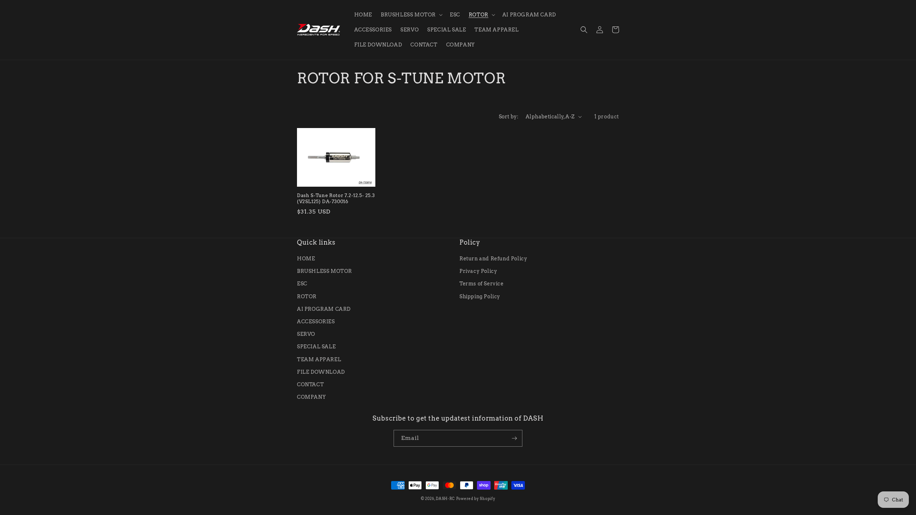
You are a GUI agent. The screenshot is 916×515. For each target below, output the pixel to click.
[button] (410, 14)
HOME (306, 258)
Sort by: (508, 116)
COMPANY (311, 397)
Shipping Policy (479, 296)
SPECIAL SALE (316, 346)
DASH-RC (445, 498)
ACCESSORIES (316, 321)
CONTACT (310, 384)
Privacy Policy (478, 271)
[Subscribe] (514, 438)
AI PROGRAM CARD (324, 309)
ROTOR (307, 296)
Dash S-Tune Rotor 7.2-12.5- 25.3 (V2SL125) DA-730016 (336, 198)
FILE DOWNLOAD (321, 372)
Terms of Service (481, 283)
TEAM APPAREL (319, 359)
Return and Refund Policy (493, 258)
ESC (302, 283)
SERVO (306, 334)
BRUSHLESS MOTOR (324, 271)
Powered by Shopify (476, 498)
